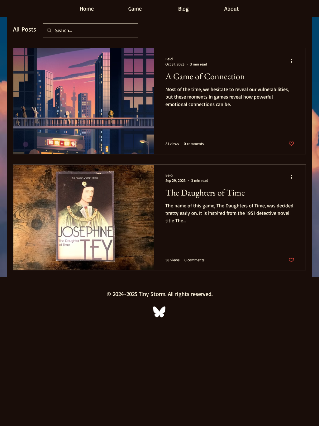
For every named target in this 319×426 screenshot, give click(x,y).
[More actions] (293, 61)
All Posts (24, 29)
